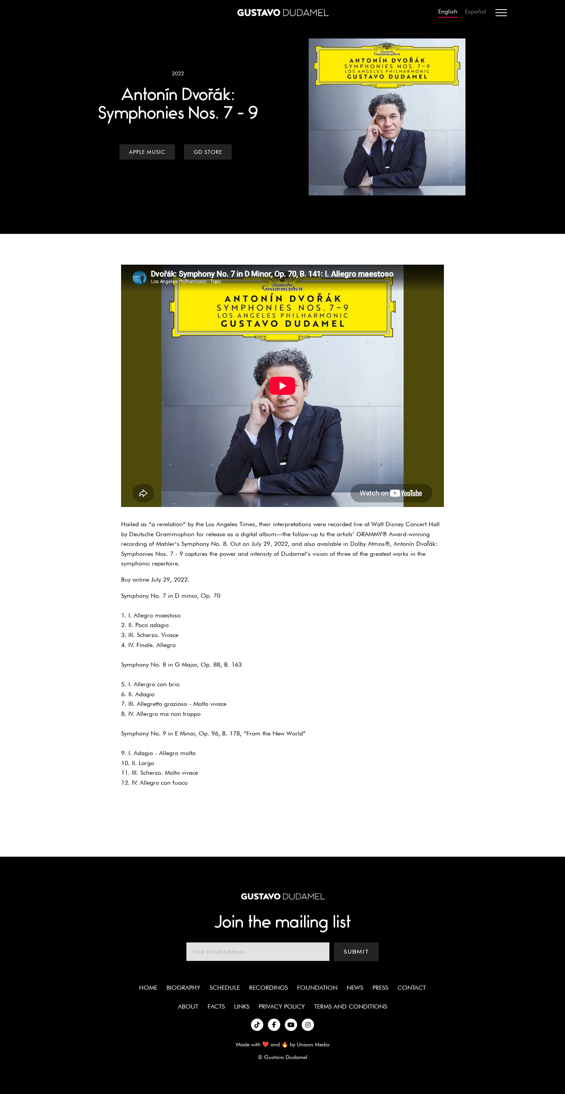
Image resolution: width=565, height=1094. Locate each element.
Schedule (224, 987)
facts (216, 1006)
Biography (183, 987)
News (355, 987)
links (241, 1006)
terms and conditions (350, 1006)
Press (380, 987)
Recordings (268, 987)
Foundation (317, 987)
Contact (411, 987)
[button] (501, 12)
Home (148, 987)
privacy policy (282, 1006)
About (188, 1006)
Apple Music (147, 152)
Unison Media (313, 1044)
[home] (282, 12)
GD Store (208, 152)
